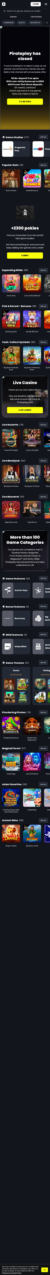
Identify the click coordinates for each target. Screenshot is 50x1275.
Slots (22, 22)
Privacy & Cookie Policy (11, 1273)
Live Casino (36, 17)
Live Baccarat (10, 496)
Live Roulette (10, 424)
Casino (13, 17)
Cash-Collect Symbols (16, 342)
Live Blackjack (11, 460)
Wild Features (14, 634)
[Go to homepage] (3, 4)
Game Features (15, 578)
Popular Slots (10, 165)
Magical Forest (11, 748)
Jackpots (35, 22)
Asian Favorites (12, 784)
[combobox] (25, 11)
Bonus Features (15, 606)
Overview (8, 22)
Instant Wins (10, 820)
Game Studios (14, 137)
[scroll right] (47, 22)
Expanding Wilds (12, 270)
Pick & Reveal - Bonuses (16, 306)
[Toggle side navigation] (45, 4)
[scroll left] (3, 22)
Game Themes (15, 662)
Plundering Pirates (14, 712)
